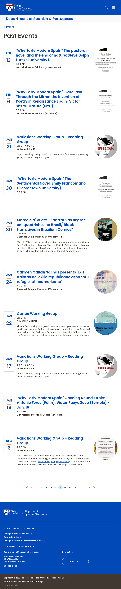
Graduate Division (12, 537)
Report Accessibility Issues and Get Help (23, 581)
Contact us (67, 552)
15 (70, 487)
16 (75, 487)
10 (46, 487)
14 (65, 487)
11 (51, 487)
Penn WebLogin (11, 585)
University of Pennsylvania (19, 546)
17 (79, 487)
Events (10, 27)
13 (61, 487)
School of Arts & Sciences (19, 528)
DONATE (73, 561)
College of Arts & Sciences (16, 533)
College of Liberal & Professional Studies (23, 540)
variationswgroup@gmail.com (53, 461)
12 (56, 487)
